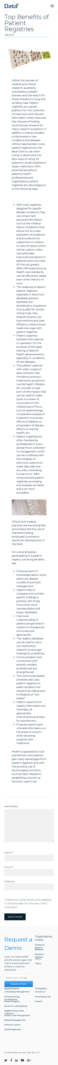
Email (8, 867)
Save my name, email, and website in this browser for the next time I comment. (27, 903)
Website (9, 881)
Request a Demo (19, 984)
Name (9, 852)
